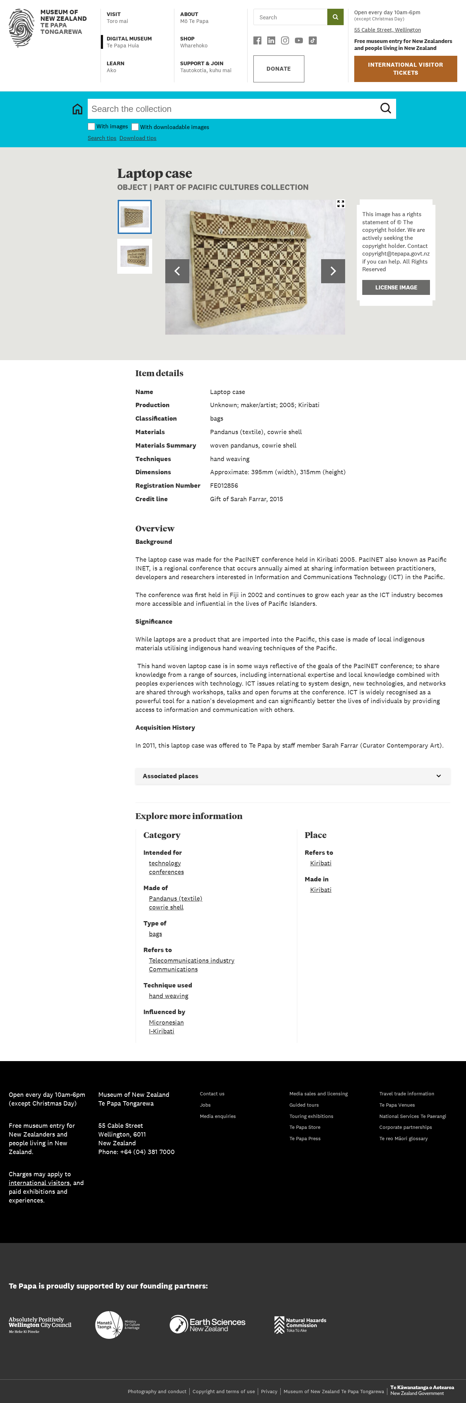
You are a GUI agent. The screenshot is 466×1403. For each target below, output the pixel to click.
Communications (173, 969)
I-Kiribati (161, 1031)
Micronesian (166, 1022)
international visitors (39, 1182)
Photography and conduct (157, 1391)
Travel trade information (406, 1093)
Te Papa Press (305, 1138)
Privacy (269, 1391)
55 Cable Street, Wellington (387, 29)
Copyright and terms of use (224, 1391)
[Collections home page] (77, 109)
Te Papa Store (304, 1127)
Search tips (102, 138)
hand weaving (168, 995)
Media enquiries (218, 1116)
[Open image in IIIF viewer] (340, 203)
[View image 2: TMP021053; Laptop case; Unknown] (134, 256)
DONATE (278, 69)
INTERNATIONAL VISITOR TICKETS (405, 69)
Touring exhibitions (311, 1116)
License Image (396, 287)
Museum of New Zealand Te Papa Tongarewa (334, 1391)
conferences (166, 872)
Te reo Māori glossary (403, 1138)
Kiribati (321, 863)
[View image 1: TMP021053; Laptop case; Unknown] (134, 216)
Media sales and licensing (318, 1093)
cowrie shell (166, 907)
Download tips (138, 138)
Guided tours (304, 1105)
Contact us (212, 1093)
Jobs (205, 1105)
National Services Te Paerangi (412, 1116)
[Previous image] (177, 271)
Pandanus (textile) (175, 898)
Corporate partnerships (405, 1127)
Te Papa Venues (397, 1105)
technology (165, 863)
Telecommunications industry (191, 960)
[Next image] (333, 271)
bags (155, 934)
